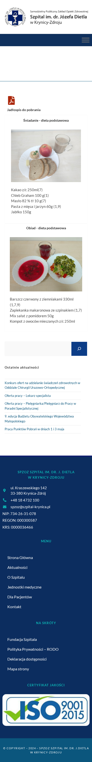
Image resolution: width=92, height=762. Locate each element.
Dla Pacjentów (19, 596)
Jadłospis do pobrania (23, 110)
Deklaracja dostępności (27, 659)
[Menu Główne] (86, 40)
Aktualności (17, 567)
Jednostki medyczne (24, 587)
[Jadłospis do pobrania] (11, 100)
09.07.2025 (61, 66)
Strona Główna (20, 557)
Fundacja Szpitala (22, 639)
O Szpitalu (16, 577)
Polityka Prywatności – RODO (33, 649)
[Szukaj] (79, 349)
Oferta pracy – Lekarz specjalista (28, 396)
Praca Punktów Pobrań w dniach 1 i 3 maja (34, 429)
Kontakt (14, 606)
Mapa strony (18, 668)
